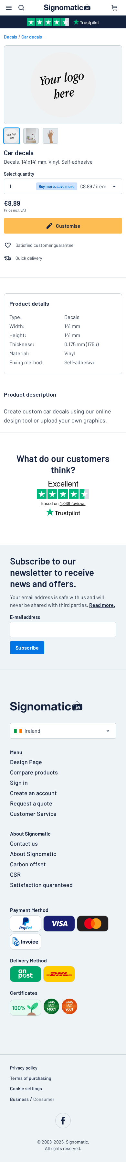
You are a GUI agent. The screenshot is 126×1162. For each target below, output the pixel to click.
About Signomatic (33, 853)
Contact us (24, 843)
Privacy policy (23, 1067)
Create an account (33, 792)
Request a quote (31, 803)
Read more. (102, 605)
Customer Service (33, 813)
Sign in (19, 782)
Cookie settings (26, 1088)
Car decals (31, 36)
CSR (15, 874)
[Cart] (114, 8)
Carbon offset (28, 864)
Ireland (32, 731)
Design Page (26, 761)
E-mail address (25, 617)
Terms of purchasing (30, 1078)
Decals (10, 36)
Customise (68, 226)
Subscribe (27, 647)
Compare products (34, 772)
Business (19, 1099)
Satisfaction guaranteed (41, 884)
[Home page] (63, 707)
